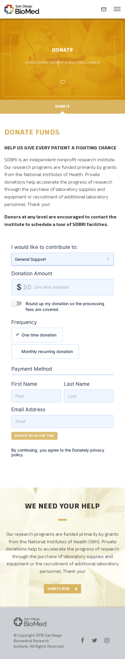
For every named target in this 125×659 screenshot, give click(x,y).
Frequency (24, 322)
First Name (24, 384)
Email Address (28, 409)
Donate (62, 106)
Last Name (77, 384)
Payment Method (31, 369)
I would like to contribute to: (44, 247)
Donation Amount (31, 273)
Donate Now (58, 588)
